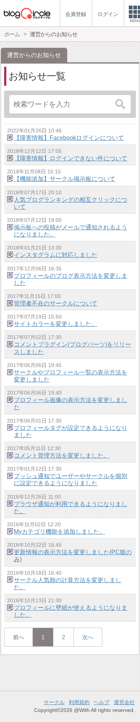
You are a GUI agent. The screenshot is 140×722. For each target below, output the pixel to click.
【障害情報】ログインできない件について (70, 158)
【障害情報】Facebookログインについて (69, 138)
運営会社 (124, 702)
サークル (54, 702)
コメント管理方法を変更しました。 (61, 455)
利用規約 (79, 702)
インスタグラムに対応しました (55, 255)
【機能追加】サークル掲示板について (64, 179)
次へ (87, 637)
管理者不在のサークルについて (55, 303)
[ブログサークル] (27, 13)
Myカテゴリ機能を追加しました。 (59, 531)
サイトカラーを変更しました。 (55, 324)
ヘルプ (101, 702)
